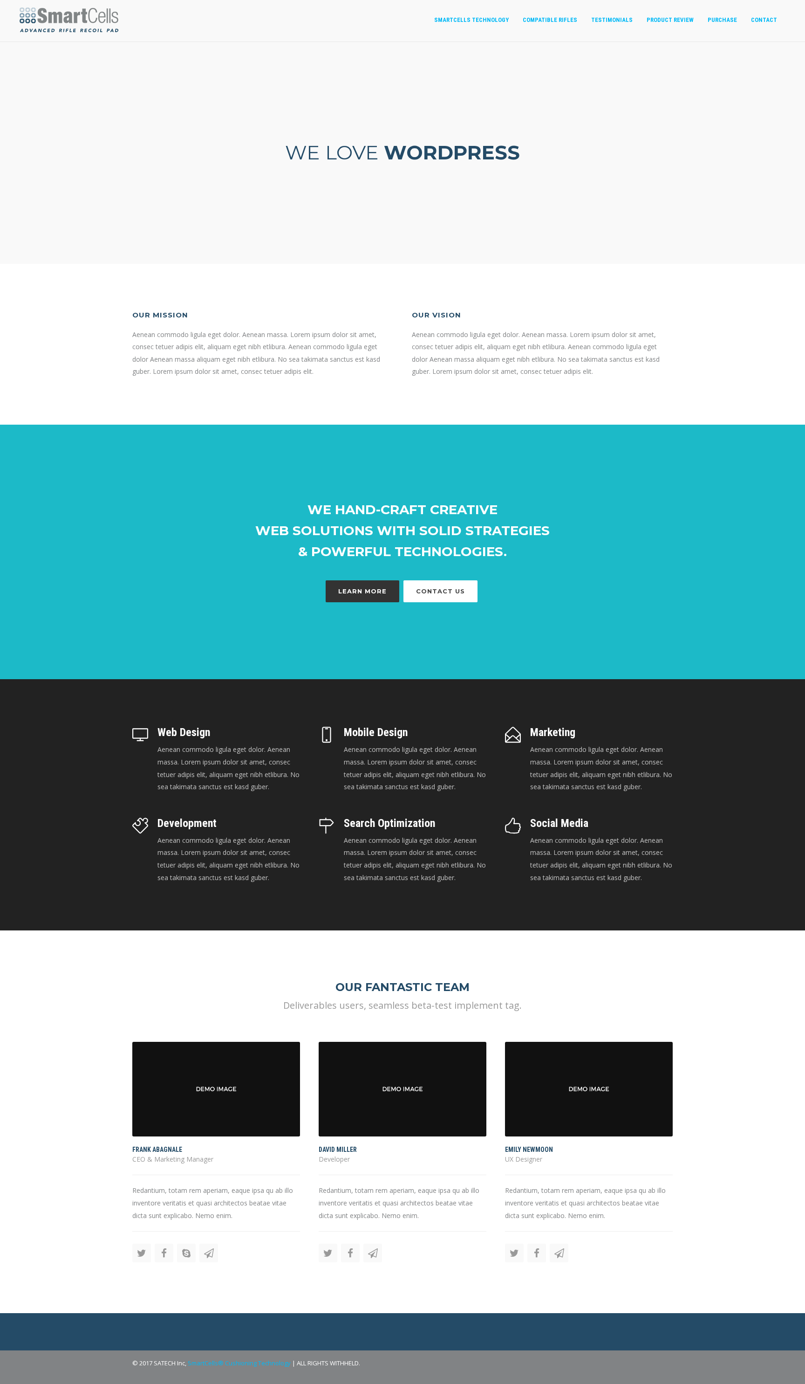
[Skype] (186, 1253)
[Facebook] (164, 1253)
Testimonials (612, 19)
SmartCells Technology (471, 19)
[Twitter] (141, 1253)
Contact (764, 19)
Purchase (722, 19)
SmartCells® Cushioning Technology (239, 1363)
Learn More (362, 591)
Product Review (670, 19)
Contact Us (440, 591)
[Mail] (208, 1253)
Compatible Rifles (550, 19)
